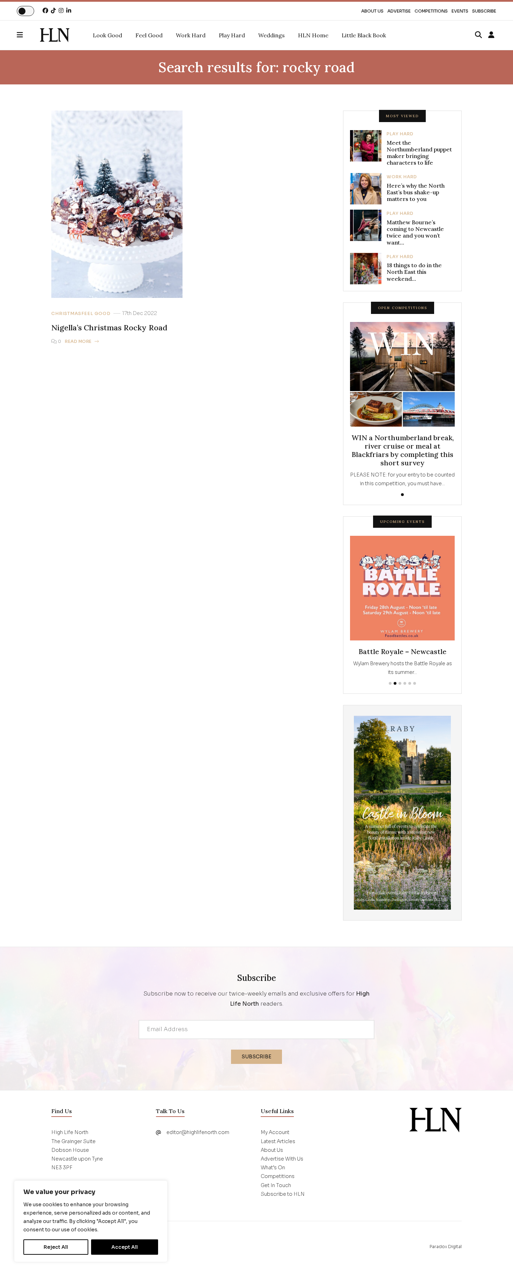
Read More (78, 341)
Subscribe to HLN (283, 1194)
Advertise (399, 11)
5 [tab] (409, 683)
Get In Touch (276, 1185)
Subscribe (484, 11)
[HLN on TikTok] (53, 10)
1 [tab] (402, 494)
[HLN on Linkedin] (68, 10)
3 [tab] (400, 683)
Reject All (56, 1247)
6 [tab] (414, 683)
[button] (28, 35)
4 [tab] (404, 683)
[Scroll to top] (496, 1259)
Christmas (66, 313)
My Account (275, 1132)
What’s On (273, 1167)
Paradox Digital (446, 1246)
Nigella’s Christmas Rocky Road (109, 327)
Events (460, 11)
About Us (372, 11)
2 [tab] (395, 683)
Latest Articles (278, 1141)
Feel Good (96, 313)
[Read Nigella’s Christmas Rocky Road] (117, 204)
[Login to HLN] (491, 35)
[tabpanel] (402, 405)
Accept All (124, 1247)
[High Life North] (435, 1120)
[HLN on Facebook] (45, 10)
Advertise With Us (282, 1159)
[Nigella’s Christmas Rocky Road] (54, 35)
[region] (91, 1221)
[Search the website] (478, 35)
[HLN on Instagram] (61, 10)
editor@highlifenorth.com (197, 1132)
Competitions (431, 11)
